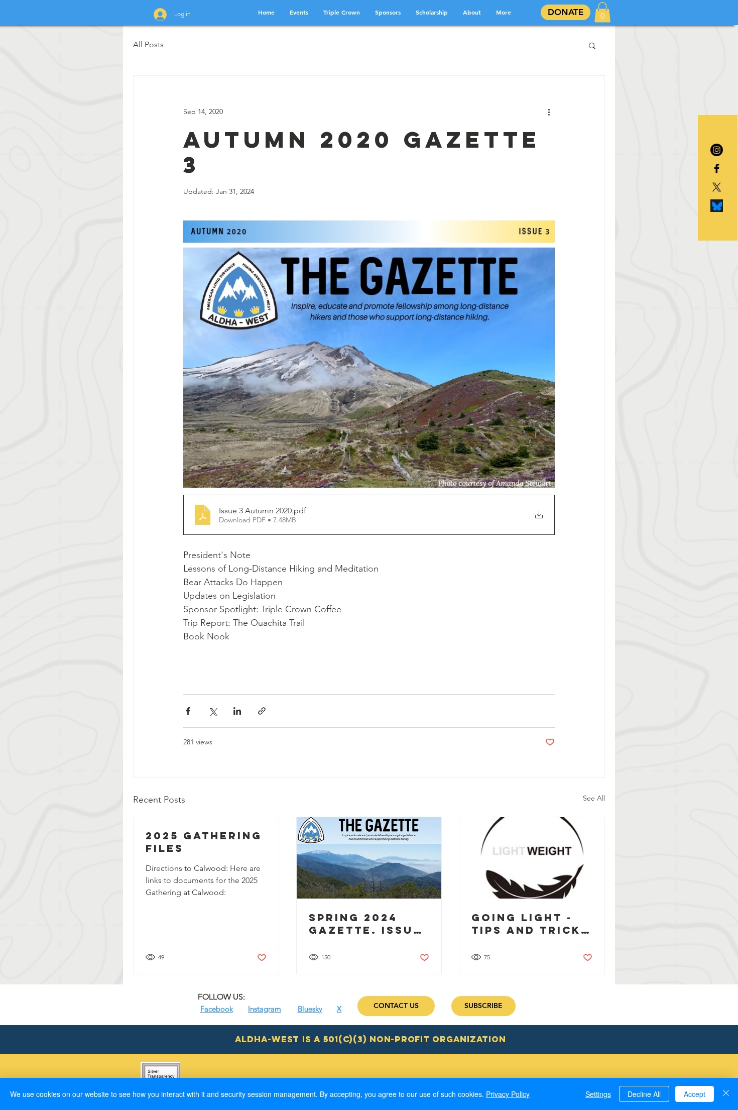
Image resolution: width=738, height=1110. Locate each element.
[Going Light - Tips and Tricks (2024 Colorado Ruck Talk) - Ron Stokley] (531, 858)
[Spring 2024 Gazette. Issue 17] (369, 858)
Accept (694, 1094)
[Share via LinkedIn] (237, 711)
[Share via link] (262, 711)
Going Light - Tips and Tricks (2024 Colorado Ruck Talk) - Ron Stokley (530, 923)
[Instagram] (716, 150)
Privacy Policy (508, 1094)
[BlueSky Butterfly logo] (716, 205)
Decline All (644, 1094)
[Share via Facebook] (188, 711)
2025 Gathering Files (204, 841)
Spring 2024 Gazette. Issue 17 (365, 923)
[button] (602, 12)
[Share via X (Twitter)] (212, 711)
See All (594, 798)
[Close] (726, 1094)
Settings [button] (598, 1094)
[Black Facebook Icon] (716, 168)
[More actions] (549, 112)
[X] (716, 187)
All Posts (148, 44)
